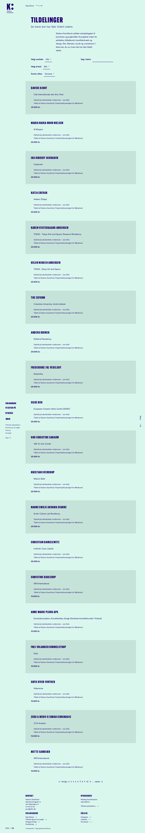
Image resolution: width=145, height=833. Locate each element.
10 (87, 781)
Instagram (85, 817)
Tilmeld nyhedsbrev (12, 425)
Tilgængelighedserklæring (42, 828)
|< (59, 781)
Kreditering (29, 824)
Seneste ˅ (49, 73)
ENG (7, 828)
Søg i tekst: (86, 59)
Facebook (85, 822)
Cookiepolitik (29, 828)
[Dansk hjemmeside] (10, 8)
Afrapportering (31, 822)
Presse (8, 430)
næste (97, 781)
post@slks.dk (30, 809)
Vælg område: (37, 59)
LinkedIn (84, 819)
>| (102, 781)
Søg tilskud (29, 6)
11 (90, 781)
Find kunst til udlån (12, 428)
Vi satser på (10, 408)
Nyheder (9, 413)
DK (13, 828)
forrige (64, 781)
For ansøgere (10, 403)
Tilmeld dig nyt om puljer (34, 819)
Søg (7, 438)
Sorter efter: (36, 73)
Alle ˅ (48, 59)
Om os (8, 419)
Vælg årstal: (36, 66)
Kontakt (8, 433)
